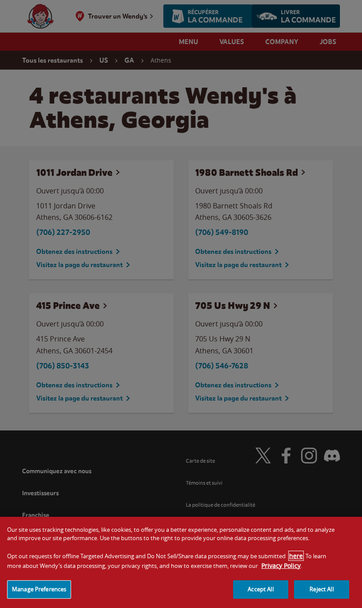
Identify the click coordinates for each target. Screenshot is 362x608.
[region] (181, 562)
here (296, 556)
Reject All (321, 589)
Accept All (260, 589)
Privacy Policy (281, 565)
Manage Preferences (39, 589)
